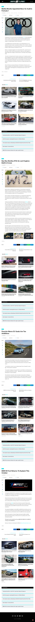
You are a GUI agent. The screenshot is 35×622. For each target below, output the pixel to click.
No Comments (13, 335)
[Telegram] (2, 32)
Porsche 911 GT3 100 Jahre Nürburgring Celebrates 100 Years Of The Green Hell (9, 407)
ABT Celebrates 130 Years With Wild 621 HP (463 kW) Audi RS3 (25, 111)
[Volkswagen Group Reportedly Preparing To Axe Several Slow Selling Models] (9, 118)
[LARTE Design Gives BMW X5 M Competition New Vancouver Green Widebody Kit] (9, 559)
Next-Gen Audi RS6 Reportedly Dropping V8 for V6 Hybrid (9, 97)
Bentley (26, 201)
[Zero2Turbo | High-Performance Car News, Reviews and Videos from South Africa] (17, 1)
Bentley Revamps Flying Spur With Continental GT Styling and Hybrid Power (25, 295)
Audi (24, 37)
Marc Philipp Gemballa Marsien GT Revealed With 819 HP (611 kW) (24, 421)
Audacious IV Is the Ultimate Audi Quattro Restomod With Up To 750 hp (9, 111)
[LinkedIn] (2, 27)
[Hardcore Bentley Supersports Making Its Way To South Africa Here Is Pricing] (25, 260)
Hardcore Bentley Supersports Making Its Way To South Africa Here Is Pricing (25, 267)
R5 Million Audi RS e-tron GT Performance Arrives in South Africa (25, 124)
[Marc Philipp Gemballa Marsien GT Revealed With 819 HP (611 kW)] (25, 414)
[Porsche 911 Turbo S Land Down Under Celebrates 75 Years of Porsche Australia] (9, 428)
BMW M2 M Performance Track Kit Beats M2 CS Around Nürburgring (25, 565)
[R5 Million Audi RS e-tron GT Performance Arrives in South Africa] (25, 118)
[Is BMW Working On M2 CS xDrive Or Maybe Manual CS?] (25, 545)
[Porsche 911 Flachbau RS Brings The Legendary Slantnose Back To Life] (9, 414)
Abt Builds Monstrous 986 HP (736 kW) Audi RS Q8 (25, 97)
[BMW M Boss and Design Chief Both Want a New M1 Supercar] (25, 573)
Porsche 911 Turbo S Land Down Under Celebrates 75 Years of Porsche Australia (9, 434)
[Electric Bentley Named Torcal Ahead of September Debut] (9, 274)
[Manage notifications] (33, 620)
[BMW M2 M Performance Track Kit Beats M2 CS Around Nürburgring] (25, 559)
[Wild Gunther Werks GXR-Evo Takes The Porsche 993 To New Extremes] (25, 401)
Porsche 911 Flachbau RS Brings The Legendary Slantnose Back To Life (8, 421)
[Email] (2, 23)
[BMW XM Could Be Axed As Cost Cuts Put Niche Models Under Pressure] (9, 545)
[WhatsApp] (2, 29)
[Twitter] (2, 25)
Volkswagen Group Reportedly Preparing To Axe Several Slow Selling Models (9, 124)
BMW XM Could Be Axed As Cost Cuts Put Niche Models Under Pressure (9, 551)
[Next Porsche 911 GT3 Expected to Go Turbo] (25, 428)
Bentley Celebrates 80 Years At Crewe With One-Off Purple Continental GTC (8, 267)
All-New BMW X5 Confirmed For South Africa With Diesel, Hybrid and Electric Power (8, 579)
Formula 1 (5, 71)
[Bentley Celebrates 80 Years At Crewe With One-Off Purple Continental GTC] (9, 260)
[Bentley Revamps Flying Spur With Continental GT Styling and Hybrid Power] (25, 289)
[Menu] (2, 1)
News (3, 6)
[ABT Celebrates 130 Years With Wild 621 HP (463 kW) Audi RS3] (25, 104)
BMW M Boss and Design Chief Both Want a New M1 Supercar (25, 579)
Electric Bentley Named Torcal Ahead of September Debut (9, 280)
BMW (12, 503)
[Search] (31, 1)
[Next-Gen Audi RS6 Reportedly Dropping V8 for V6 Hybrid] (9, 91)
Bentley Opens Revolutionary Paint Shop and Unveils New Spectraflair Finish (9, 295)
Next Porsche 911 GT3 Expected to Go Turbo (25, 434)
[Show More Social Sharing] (21, 15)
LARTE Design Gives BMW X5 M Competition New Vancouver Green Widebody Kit (8, 565)
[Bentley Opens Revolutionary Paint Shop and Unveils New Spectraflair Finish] (9, 289)
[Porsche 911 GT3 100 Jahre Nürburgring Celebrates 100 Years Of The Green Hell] (9, 401)
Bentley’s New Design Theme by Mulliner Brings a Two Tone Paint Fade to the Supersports (25, 280)
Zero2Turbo (3, 335)
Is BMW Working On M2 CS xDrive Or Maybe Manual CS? (24, 551)
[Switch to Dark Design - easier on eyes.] (32, 1)
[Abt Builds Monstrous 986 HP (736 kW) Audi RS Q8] (25, 91)
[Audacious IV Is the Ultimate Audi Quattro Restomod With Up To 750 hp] (9, 104)
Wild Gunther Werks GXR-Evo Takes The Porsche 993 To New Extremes (25, 407)
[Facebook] (2, 20)
